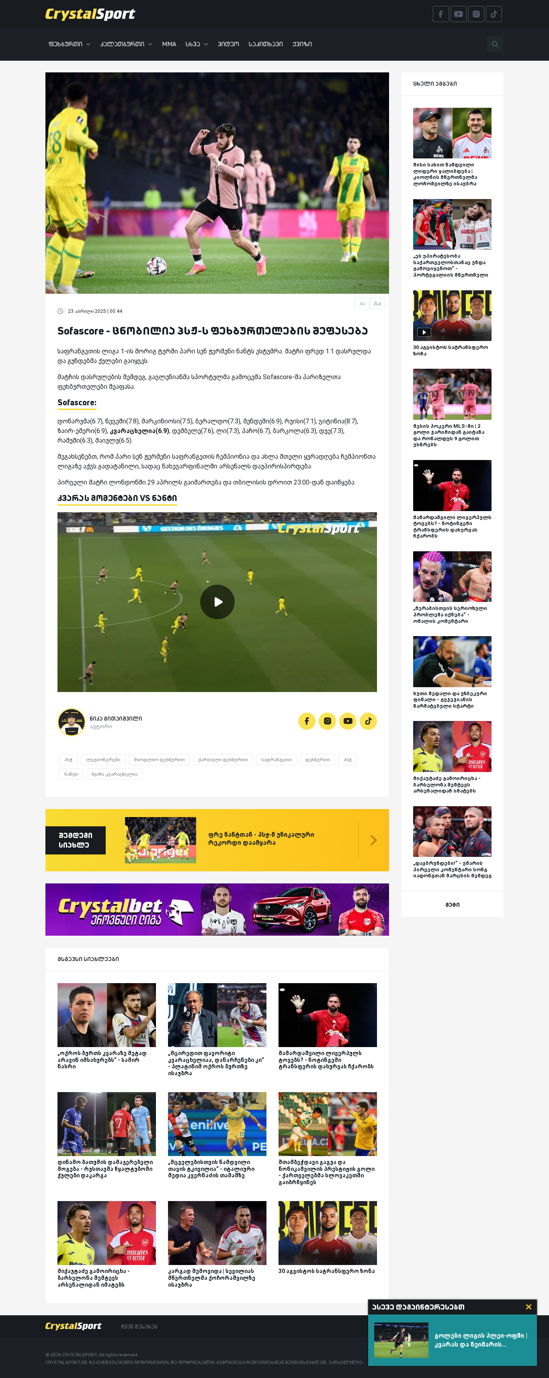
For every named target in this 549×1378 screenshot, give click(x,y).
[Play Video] (217, 602)
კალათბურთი (122, 44)
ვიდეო (228, 44)
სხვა (193, 44)
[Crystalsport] (90, 14)
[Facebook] (306, 721)
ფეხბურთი (65, 44)
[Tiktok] (368, 721)
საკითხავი (266, 44)
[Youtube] (347, 721)
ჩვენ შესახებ (139, 1326)
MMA (169, 44)
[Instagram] (327, 721)
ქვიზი (302, 44)
